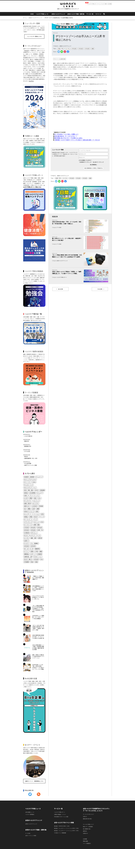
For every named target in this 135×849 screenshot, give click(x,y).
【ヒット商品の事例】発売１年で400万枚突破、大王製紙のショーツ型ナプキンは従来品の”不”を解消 (38, 608)
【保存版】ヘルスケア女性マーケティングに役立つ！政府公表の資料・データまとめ (77, 140)
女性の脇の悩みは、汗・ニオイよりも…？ (65, 136)
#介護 (36, 551)
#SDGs (34, 482)
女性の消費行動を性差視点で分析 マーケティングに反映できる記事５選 (38, 636)
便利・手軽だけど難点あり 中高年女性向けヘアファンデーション (38, 656)
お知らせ (85, 816)
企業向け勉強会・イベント (60, 814)
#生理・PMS (60, 48)
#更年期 (40, 538)
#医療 (32, 551)
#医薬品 (26, 516)
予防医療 (41, 506)
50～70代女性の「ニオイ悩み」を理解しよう (66, 134)
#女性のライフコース (29, 511)
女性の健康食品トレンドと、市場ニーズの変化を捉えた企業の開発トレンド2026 (38, 588)
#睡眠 (29, 508)
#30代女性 (80, 48)
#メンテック (37, 501)
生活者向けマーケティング (85, 162)
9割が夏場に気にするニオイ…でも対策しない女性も (68, 138)
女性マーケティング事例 (30, 835)
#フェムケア (40, 493)
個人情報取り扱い (87, 829)
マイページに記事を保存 (60, 59)
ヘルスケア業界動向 (29, 814)
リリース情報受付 (87, 843)
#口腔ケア (26, 540)
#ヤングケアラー (28, 501)
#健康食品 (26, 554)
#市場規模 (26, 562)
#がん (39, 498)
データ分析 (59, 227)
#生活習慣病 (32, 493)
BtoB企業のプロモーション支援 (61, 816)
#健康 (40, 551)
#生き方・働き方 (28, 559)
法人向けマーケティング (98, 162)
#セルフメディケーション (30, 487)
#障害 (30, 498)
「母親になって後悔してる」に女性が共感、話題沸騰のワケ (38, 577)
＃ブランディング (28, 522)
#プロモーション (38, 556)
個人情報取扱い (93, 164)
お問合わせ (85, 833)
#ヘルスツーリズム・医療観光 (31, 543)
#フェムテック (39, 477)
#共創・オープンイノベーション (31, 495)
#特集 (30, 516)
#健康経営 (37, 548)
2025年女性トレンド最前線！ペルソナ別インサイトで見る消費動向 (38, 617)
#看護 (37, 508)
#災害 (33, 508)
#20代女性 (87, 48)
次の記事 (99, 289)
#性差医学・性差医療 (29, 477)
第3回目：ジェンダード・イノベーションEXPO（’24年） (66, 830)
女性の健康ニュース (29, 812)
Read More (31, 81)
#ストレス (36, 522)
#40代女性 (74, 48)
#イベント (26, 551)
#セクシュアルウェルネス (30, 479)
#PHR (42, 522)
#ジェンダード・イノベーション (31, 514)
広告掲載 (109, 3)
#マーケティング (28, 524)
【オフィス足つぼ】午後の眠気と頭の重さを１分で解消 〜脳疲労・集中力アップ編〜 (38, 628)
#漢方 (35, 498)
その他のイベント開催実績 (60, 833)
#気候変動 (42, 490)
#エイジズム (35, 503)
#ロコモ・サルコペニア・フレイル (32, 535)
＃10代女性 (34, 506)
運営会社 (85, 831)
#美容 (92, 48)
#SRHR (36, 490)
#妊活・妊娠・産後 (28, 490)
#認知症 (26, 493)
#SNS (41, 559)
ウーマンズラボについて (88, 814)
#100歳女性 (26, 532)
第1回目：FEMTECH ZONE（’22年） (62, 826)
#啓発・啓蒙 (36, 524)
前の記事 (60, 289)
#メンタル (67, 48)
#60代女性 (26, 530)
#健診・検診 (33, 538)
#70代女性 (26, 527)
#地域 (32, 562)
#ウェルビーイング (28, 485)
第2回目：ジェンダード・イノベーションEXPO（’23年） (66, 828)
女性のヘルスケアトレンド (65, 46)
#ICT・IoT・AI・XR (28, 548)
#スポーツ (33, 554)
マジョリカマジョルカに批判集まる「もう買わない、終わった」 (38, 597)
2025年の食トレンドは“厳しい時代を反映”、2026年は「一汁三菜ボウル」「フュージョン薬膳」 (38, 667)
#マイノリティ (27, 482)
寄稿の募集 (85, 841)
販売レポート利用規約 (88, 826)
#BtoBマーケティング (39, 516)
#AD (25, 508)
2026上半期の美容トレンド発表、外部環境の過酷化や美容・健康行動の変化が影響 (38, 647)
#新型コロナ (27, 506)
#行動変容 (39, 554)
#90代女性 (39, 527)
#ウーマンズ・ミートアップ (30, 519)
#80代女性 (33, 527)
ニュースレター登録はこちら (34, 36)
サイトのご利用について (88, 824)
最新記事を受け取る (87, 818)
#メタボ (26, 498)
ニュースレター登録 (102, 3)
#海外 (37, 511)
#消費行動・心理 (28, 556)
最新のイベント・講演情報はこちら (34, 781)
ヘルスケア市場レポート (92, 3)
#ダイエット (34, 532)
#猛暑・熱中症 (27, 503)
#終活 (42, 514)
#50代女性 (33, 530)
